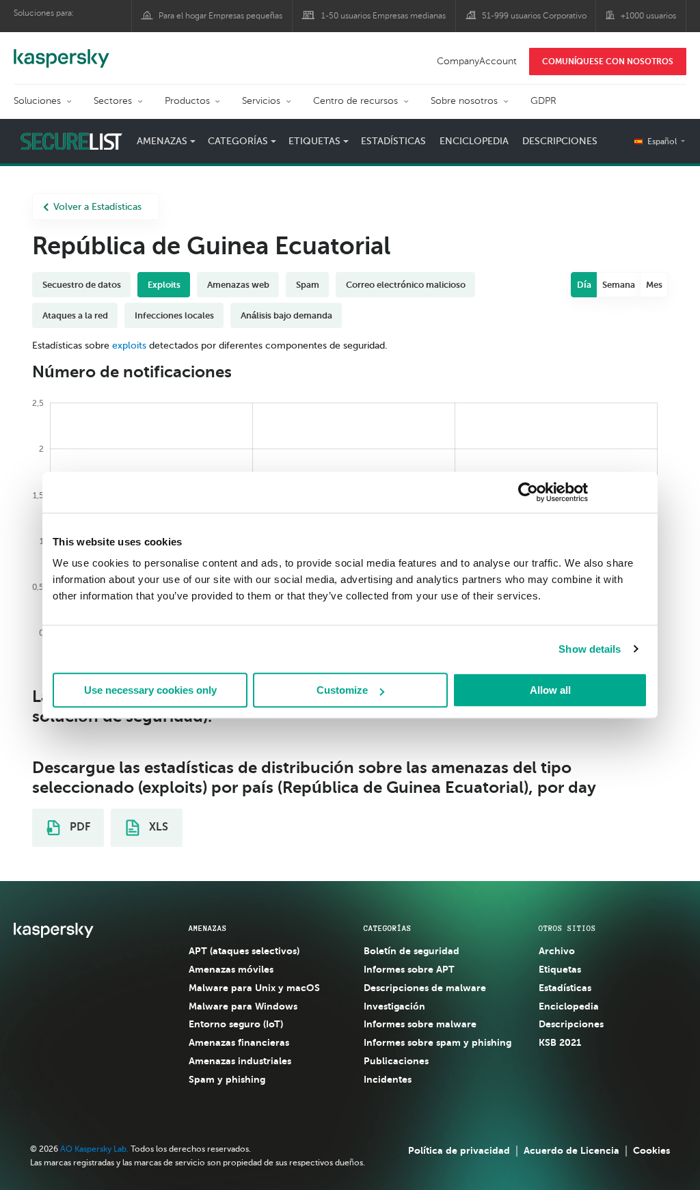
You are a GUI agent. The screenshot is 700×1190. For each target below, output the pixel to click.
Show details (589, 649)
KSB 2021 (560, 1042)
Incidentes (388, 1079)
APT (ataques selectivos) (244, 950)
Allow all (550, 690)
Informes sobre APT (409, 969)
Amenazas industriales (240, 1060)
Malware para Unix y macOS (254, 987)
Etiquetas (560, 969)
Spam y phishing (227, 1079)
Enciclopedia (474, 141)
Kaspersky (61, 51)
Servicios (261, 101)
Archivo (557, 950)
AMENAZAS (208, 928)
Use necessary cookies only (150, 690)
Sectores (113, 101)
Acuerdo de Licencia (571, 1150)
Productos (187, 101)
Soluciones (37, 101)
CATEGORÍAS (388, 928)
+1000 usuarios (648, 16)
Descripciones (559, 141)
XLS (157, 827)
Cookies (651, 1150)
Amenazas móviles (231, 969)
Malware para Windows (243, 1006)
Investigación (394, 1006)
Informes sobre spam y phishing (437, 1042)
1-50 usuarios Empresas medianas (383, 16)
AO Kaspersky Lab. (94, 1149)
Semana (618, 285)
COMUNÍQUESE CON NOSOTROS (607, 61)
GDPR (543, 101)
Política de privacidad (459, 1150)
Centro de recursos (355, 101)
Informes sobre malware (420, 1023)
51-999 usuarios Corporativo (534, 16)
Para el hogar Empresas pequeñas (220, 16)
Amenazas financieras (239, 1042)
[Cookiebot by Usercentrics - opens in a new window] (528, 492)
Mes (654, 285)
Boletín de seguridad (411, 950)
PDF (78, 827)
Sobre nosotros (464, 101)
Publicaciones (396, 1060)
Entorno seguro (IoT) (236, 1023)
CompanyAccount (477, 61)
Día (584, 285)
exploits (129, 345)
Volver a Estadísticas (97, 207)
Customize (342, 690)
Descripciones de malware (425, 987)
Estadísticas (393, 141)
